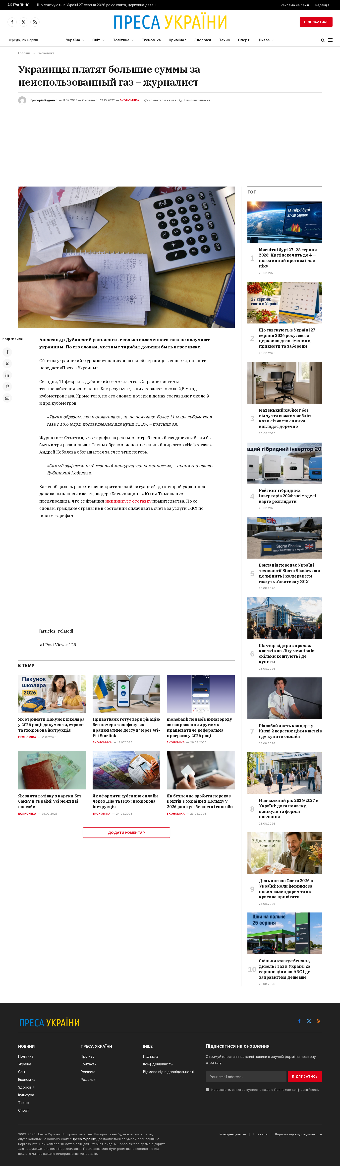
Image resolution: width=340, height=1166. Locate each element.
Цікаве (264, 40)
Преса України (83, 1139)
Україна (73, 40)
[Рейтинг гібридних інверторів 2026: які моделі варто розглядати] (284, 463)
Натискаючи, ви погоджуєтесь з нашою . (264, 1090)
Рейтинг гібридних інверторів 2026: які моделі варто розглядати (287, 496)
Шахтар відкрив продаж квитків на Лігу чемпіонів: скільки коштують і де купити (287, 653)
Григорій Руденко (43, 100)
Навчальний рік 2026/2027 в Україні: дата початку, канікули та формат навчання (288, 808)
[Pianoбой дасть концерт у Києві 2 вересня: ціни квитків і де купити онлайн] (284, 698)
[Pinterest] (7, 386)
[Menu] (330, 40)
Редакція (322, 5)
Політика (121, 40)
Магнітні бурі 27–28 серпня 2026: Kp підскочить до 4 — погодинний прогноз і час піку (288, 257)
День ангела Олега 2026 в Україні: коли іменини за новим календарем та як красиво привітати (286, 888)
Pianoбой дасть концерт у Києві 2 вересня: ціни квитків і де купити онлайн (290, 731)
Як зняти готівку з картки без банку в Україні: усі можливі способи (49, 801)
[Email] (7, 398)
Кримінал (177, 40)
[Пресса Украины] (170, 22)
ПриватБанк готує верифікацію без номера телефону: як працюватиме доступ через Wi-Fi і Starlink (126, 727)
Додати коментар (126, 833)
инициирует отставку (128, 501)
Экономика (129, 100)
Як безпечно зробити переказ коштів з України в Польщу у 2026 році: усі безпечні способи (200, 801)
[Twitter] (7, 363)
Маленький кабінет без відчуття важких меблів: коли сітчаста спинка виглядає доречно (285, 418)
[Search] (323, 40)
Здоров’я (202, 40)
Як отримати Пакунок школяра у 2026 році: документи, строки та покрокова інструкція (51, 725)
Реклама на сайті (295, 5)
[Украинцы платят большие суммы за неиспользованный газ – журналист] (126, 257)
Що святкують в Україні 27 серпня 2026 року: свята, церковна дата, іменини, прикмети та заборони (99, 5)
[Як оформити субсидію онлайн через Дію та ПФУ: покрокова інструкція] (127, 770)
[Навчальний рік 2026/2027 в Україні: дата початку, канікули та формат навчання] (284, 773)
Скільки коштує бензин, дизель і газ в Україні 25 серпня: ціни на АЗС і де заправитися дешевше (284, 968)
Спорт (244, 40)
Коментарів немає (162, 100)
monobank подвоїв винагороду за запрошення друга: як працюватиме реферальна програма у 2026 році (199, 727)
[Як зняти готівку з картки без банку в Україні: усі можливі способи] (52, 770)
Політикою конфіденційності (296, 1090)
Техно (224, 40)
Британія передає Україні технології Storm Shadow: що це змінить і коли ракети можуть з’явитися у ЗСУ (289, 573)
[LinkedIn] (7, 375)
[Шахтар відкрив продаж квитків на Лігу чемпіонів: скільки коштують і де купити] (284, 618)
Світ (96, 40)
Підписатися (316, 22)
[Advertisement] (170, 142)
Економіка (151, 40)
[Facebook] (7, 352)
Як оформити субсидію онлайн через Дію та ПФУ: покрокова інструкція (125, 801)
